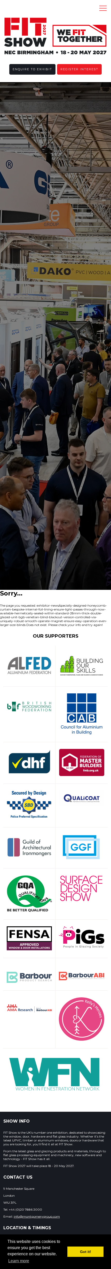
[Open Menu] (103, 8)
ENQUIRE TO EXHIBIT (32, 69)
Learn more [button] (18, 1261)
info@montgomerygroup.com (37, 1216)
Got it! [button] (85, 1252)
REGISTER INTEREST (79, 69)
